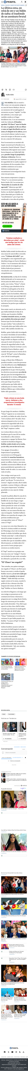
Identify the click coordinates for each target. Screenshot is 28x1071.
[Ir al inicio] (10, 2)
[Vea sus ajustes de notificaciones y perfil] (25, 1)
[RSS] (19, 1052)
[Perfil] (14, 1048)
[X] (8, 1052)
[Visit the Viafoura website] (24, 785)
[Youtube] (12, 1052)
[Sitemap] (23, 1052)
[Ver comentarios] (26, 5)
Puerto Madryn (11, 714)
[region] (14, 766)
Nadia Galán (10, 94)
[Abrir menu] (2, 2)
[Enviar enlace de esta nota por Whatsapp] (10, 89)
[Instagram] (16, 1052)
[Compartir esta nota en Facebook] (2, 89)
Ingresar (21, 1)
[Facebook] (4, 1052)
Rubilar (3, 714)
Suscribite (7, 226)
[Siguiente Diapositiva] (26, 730)
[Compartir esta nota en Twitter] (6, 89)
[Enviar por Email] (13, 89)
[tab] (6, 757)
